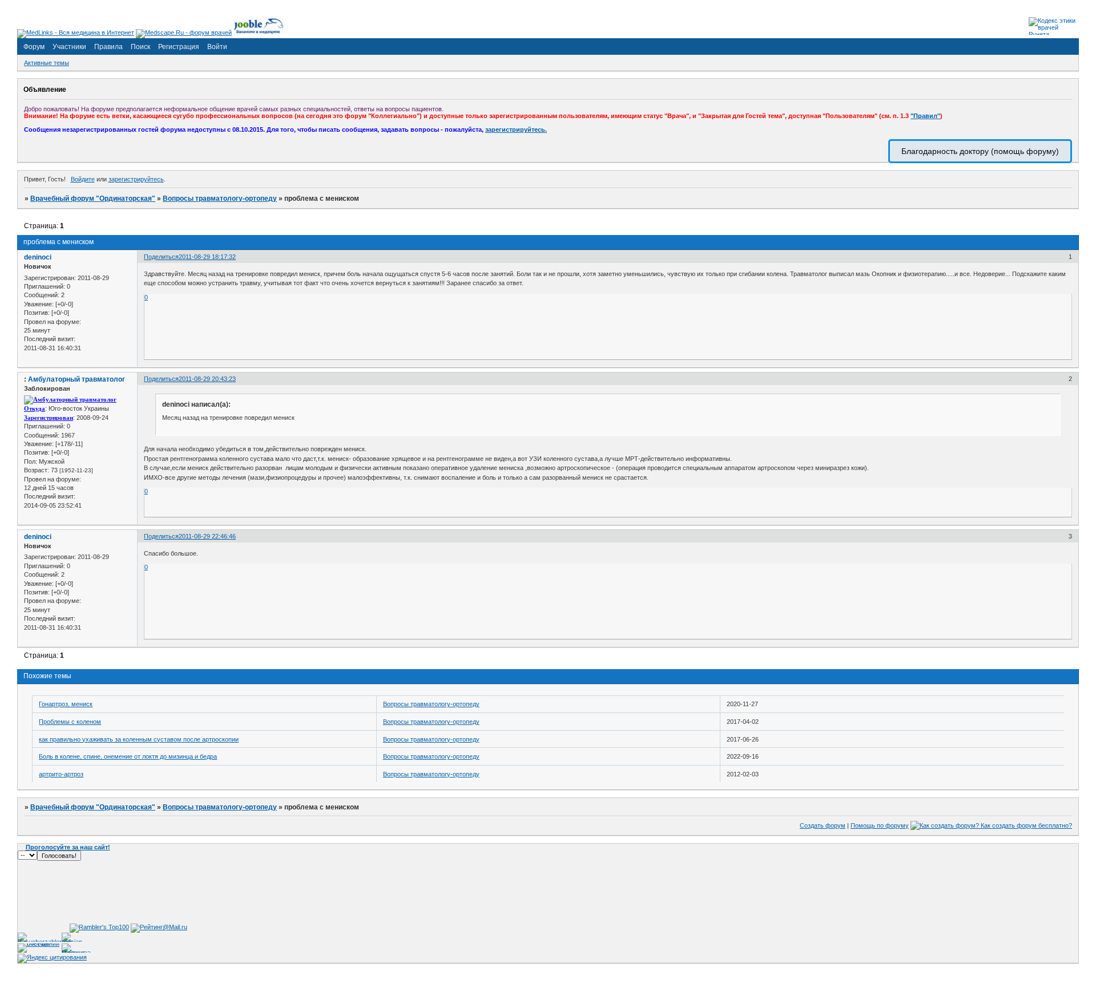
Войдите (83, 179)
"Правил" (925, 115)
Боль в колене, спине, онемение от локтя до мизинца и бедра (128, 756)
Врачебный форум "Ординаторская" (92, 199)
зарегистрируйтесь (136, 179)
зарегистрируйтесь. (516, 129)
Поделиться (161, 256)
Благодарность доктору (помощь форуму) (980, 151)
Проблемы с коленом (70, 721)
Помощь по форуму (880, 825)
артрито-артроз (61, 774)
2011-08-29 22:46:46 (207, 536)
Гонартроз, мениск (65, 703)
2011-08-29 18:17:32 (207, 256)
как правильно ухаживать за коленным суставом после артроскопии (139, 739)
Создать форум (822, 825)
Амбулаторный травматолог (76, 379)
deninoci (37, 257)
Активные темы (46, 62)
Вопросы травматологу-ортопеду (220, 199)
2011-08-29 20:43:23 (207, 378)
